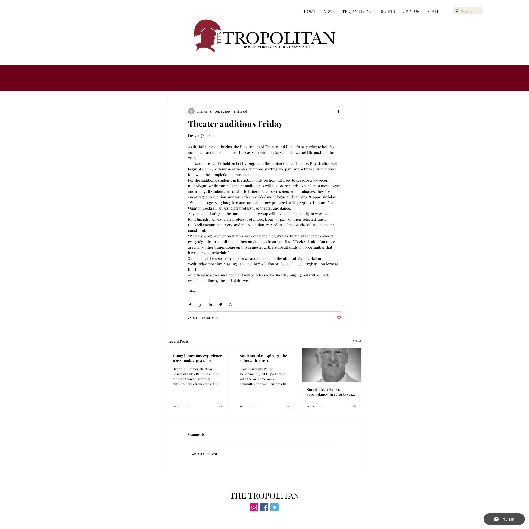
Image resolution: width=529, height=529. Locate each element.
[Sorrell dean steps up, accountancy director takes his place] (331, 365)
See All (357, 341)
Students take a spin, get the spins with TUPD (263, 358)
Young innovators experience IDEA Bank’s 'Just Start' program (197, 358)
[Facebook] (264, 507)
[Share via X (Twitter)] (200, 305)
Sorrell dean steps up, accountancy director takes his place (329, 392)
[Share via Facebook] (190, 305)
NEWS (193, 291)
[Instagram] (254, 507)
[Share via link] (220, 305)
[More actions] (338, 111)
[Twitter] (274, 507)
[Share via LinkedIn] (210, 305)
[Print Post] (230, 305)
